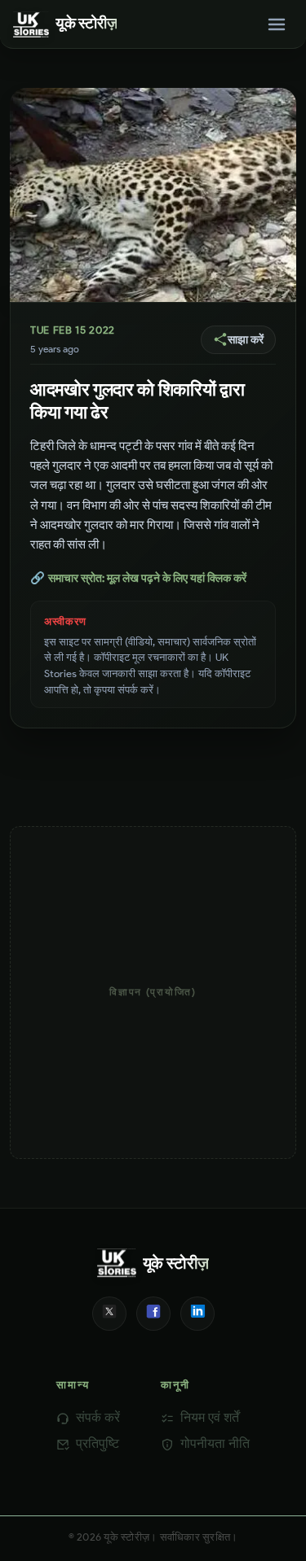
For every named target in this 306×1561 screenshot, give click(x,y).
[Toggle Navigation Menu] (276, 24)
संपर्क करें (98, 1417)
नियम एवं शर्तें (209, 1417)
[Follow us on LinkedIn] (197, 1313)
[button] (238, 339)
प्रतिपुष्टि (97, 1443)
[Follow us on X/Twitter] (109, 1313)
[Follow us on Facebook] (153, 1313)
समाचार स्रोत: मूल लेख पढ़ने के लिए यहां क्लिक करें (138, 578)
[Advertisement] (153, 992)
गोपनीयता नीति (215, 1443)
